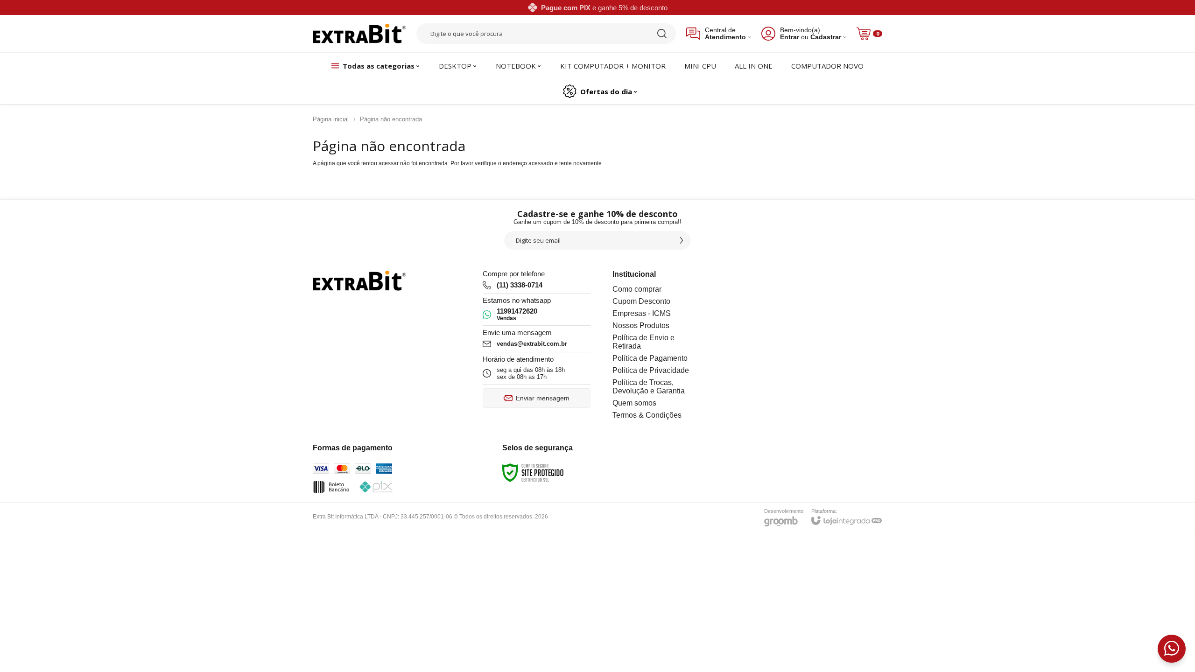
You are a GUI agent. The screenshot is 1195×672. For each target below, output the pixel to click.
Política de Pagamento (650, 358)
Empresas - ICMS (641, 313)
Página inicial (331, 119)
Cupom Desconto (641, 301)
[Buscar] (662, 33)
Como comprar (636, 289)
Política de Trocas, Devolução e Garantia (648, 386)
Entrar (789, 37)
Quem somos (634, 403)
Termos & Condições (647, 415)
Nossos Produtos (640, 325)
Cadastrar (825, 37)
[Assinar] (681, 240)
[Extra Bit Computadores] (359, 34)
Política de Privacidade (650, 370)
